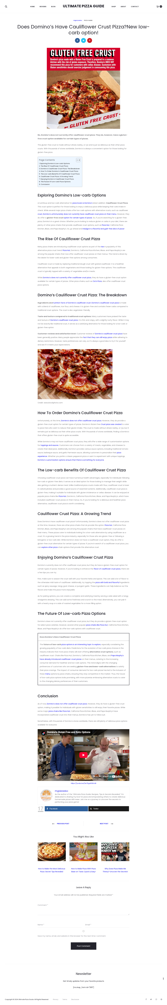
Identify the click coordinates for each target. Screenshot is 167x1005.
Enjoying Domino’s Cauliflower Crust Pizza (57, 179)
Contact (135, 7)
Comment (43, 905)
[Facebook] (146, 999)
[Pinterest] (161, 999)
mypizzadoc (77, 20)
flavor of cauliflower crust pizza (107, 569)
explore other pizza (49, 547)
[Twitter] (151, 999)
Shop (113, 7)
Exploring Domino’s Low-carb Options (55, 163)
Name (41, 924)
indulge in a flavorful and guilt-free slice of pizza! (103, 229)
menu (47, 674)
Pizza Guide (88, 20)
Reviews (43, 7)
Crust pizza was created (111, 424)
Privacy (55, 999)
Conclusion (45, 184)
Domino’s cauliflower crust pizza (64, 320)
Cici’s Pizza (97, 281)
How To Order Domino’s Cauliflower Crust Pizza (59, 171)
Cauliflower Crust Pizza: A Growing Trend (57, 176)
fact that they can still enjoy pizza (97, 337)
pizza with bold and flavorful (107, 582)
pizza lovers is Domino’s (82, 203)
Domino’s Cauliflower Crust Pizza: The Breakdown (60, 169)
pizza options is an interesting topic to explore (81, 644)
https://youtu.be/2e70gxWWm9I (83, 783)
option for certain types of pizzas (78, 217)
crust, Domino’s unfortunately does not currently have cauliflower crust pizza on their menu (77, 214)
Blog (53, 7)
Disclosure (75, 999)
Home (32, 7)
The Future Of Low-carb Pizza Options (56, 182)
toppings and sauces (49, 445)
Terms (64, 999)
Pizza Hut (105, 225)
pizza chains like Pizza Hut (97, 625)
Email (88, 924)
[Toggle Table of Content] (77, 160)
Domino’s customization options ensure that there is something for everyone (71, 460)
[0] (158, 6)
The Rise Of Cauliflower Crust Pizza (54, 166)
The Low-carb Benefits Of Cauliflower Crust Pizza (60, 174)
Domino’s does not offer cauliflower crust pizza (81, 420)
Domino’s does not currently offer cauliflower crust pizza (67, 277)
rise (102, 246)
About (123, 7)
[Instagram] (156, 999)
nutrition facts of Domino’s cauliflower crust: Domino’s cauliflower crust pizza (86, 303)
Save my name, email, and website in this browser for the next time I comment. (72, 936)
